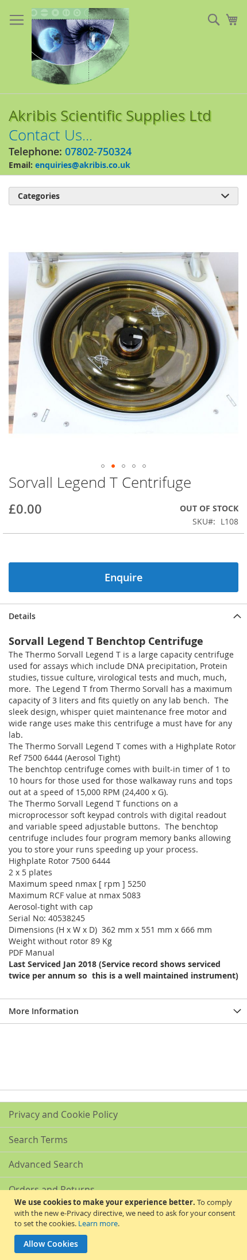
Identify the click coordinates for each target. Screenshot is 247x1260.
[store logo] (80, 47)
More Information (44, 1010)
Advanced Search (46, 1164)
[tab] (123, 616)
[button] (103, 466)
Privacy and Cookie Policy (63, 1114)
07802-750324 (98, 151)
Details (22, 616)
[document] (125, 1225)
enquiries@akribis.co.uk (82, 164)
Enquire (123, 577)
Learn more (98, 1223)
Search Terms (38, 1139)
